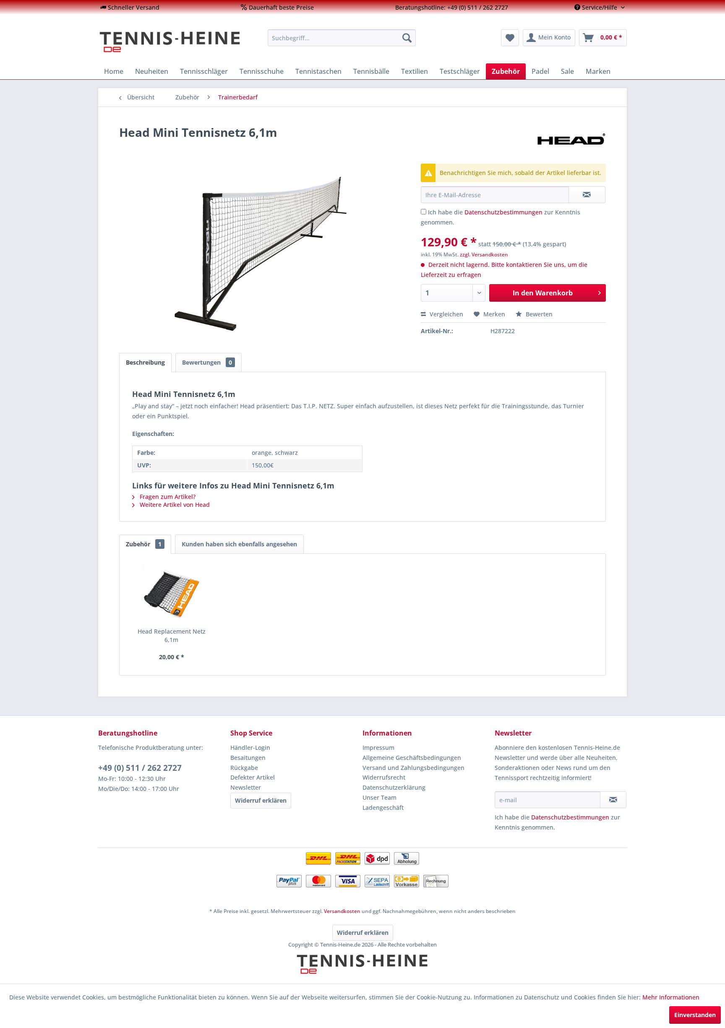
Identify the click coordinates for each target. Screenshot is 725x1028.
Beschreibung (145, 362)
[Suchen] (407, 37)
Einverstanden (695, 1015)
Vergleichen (445, 314)
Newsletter (245, 787)
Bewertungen (207, 362)
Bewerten (538, 314)
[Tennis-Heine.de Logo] (362, 971)
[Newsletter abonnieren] (613, 799)
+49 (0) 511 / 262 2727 (140, 767)
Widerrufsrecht (383, 777)
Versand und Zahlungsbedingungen (413, 768)
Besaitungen (248, 758)
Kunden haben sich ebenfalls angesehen (239, 544)
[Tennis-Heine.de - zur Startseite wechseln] (177, 42)
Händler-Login (250, 747)
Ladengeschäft (383, 807)
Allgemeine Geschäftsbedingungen (411, 758)
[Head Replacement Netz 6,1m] (171, 593)
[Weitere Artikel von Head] (570, 140)
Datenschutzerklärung (393, 787)
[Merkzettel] (510, 37)
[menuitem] (130, 7)
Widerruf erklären (261, 800)
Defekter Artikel (252, 777)
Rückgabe (244, 768)
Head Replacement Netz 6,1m (172, 635)
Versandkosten (342, 911)
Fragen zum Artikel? (167, 497)
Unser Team (379, 797)
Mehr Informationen (670, 997)
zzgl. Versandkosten (484, 254)
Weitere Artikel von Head (174, 505)
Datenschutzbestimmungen (503, 212)
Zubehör (144, 544)
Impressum (378, 747)
